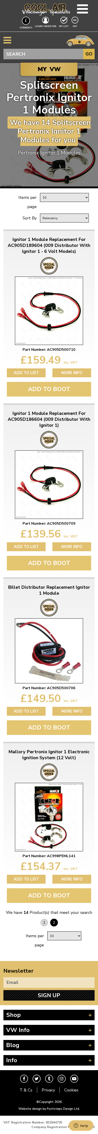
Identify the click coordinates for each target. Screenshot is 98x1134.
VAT (75, 26)
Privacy (48, 1090)
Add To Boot (49, 389)
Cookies (71, 1090)
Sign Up (49, 995)
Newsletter (18, 971)
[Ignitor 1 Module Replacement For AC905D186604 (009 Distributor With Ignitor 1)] (49, 484)
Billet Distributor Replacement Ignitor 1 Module (49, 590)
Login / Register (45, 26)
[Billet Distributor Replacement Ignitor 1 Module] (49, 650)
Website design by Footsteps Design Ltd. (49, 1109)
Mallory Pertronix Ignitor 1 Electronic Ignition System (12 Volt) (49, 755)
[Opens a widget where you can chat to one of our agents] (80, 1126)
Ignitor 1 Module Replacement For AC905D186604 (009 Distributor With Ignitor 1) (49, 419)
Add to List (26, 372)
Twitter (37, 1079)
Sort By (30, 218)
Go (89, 54)
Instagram (62, 1079)
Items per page (27, 202)
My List (64, 26)
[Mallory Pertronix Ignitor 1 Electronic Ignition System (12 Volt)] (49, 817)
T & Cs (26, 1090)
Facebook (24, 1079)
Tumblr (49, 1079)
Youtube (74, 1079)
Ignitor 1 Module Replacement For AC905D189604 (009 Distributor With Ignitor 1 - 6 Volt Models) (49, 245)
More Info (71, 372)
